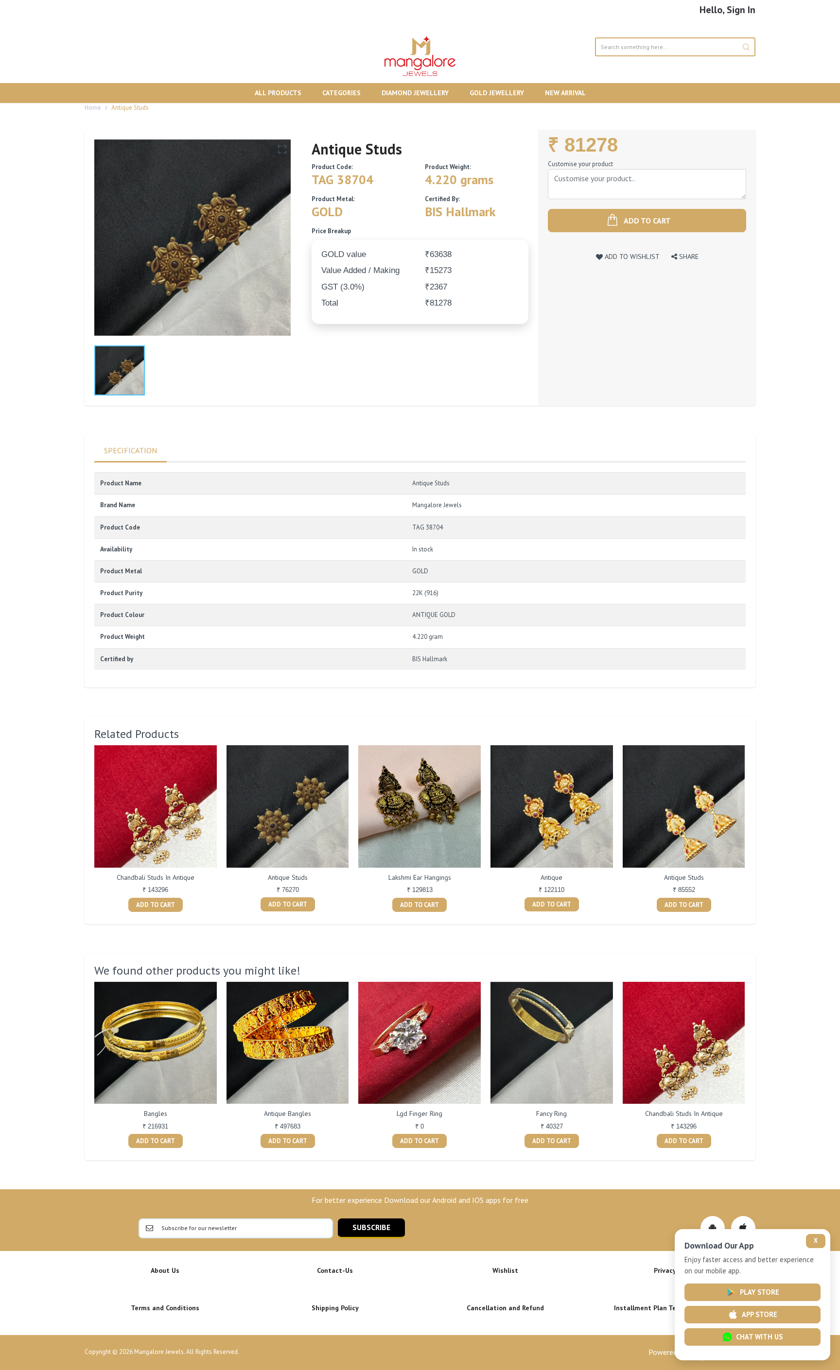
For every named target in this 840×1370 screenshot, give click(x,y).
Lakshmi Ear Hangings (419, 877)
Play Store (759, 1292)
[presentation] (84, 829)
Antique (551, 877)
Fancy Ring (551, 1113)
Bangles (155, 1113)
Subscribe (371, 1227)
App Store (759, 1314)
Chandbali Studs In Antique (155, 877)
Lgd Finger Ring (419, 1113)
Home (93, 107)
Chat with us (759, 1336)
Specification (130, 450)
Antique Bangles (287, 1113)
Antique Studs (288, 877)
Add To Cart (155, 905)
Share (688, 256)
